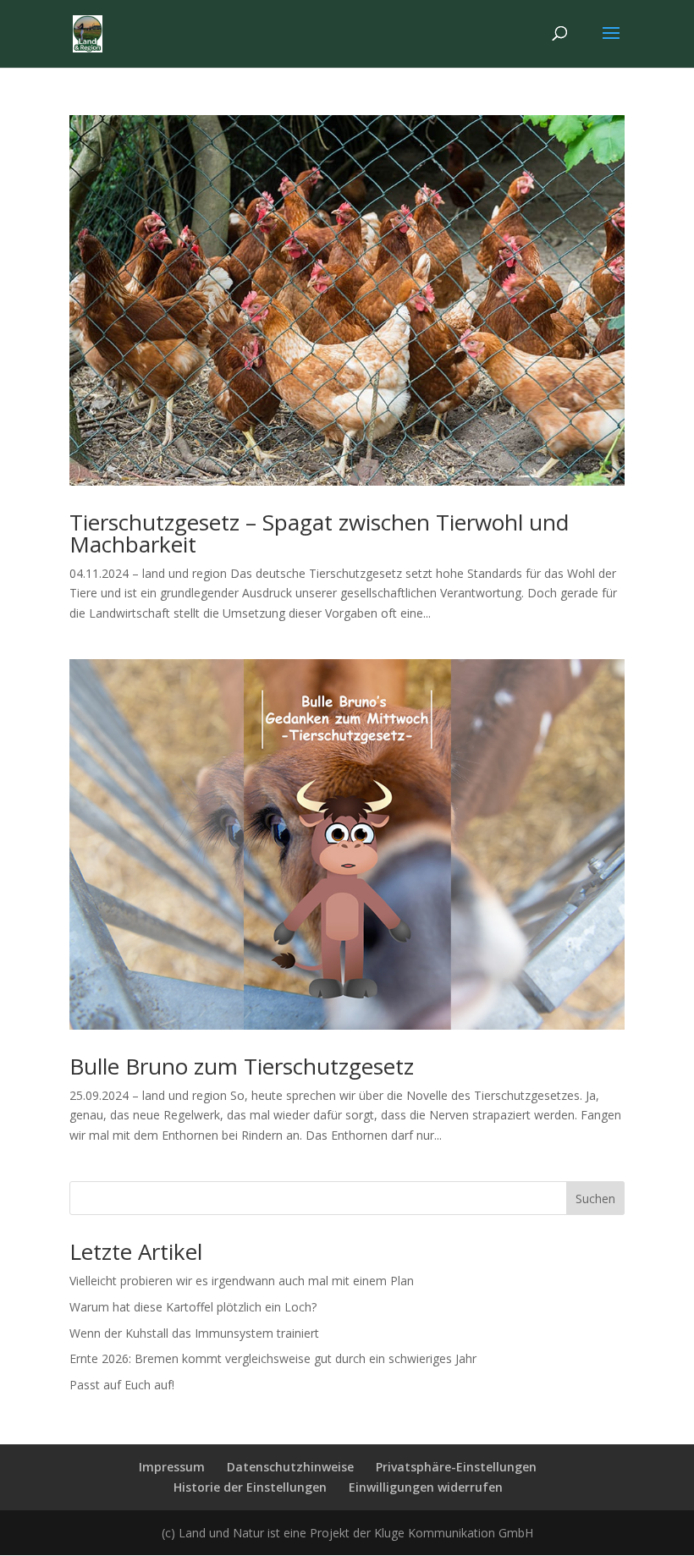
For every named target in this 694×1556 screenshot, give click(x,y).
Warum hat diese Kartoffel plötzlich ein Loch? (193, 1307)
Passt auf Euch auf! (121, 1385)
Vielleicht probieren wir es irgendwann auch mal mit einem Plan (241, 1281)
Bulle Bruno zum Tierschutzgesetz (241, 1066)
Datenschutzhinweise (290, 1467)
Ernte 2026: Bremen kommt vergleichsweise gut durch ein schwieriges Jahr (272, 1358)
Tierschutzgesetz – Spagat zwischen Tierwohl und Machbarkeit (319, 533)
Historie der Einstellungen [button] (250, 1487)
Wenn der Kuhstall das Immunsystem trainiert (194, 1333)
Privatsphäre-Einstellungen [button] (456, 1467)
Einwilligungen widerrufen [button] (426, 1487)
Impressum (172, 1467)
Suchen (595, 1198)
